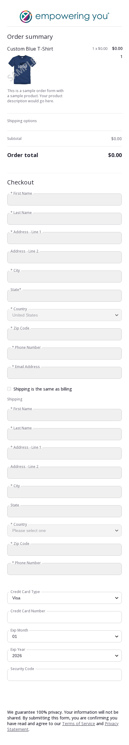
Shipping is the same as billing (43, 389)
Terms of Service (78, 723)
